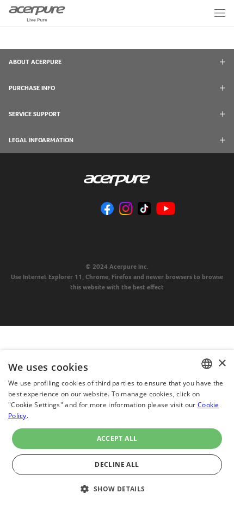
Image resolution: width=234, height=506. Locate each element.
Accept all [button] (117, 438)
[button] (117, 488)
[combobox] (206, 363)
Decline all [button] (117, 464)
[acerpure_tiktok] (144, 209)
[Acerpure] (37, 13)
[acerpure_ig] (125, 209)
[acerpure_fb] (107, 209)
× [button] (222, 363)
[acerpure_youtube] (165, 209)
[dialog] (117, 428)
